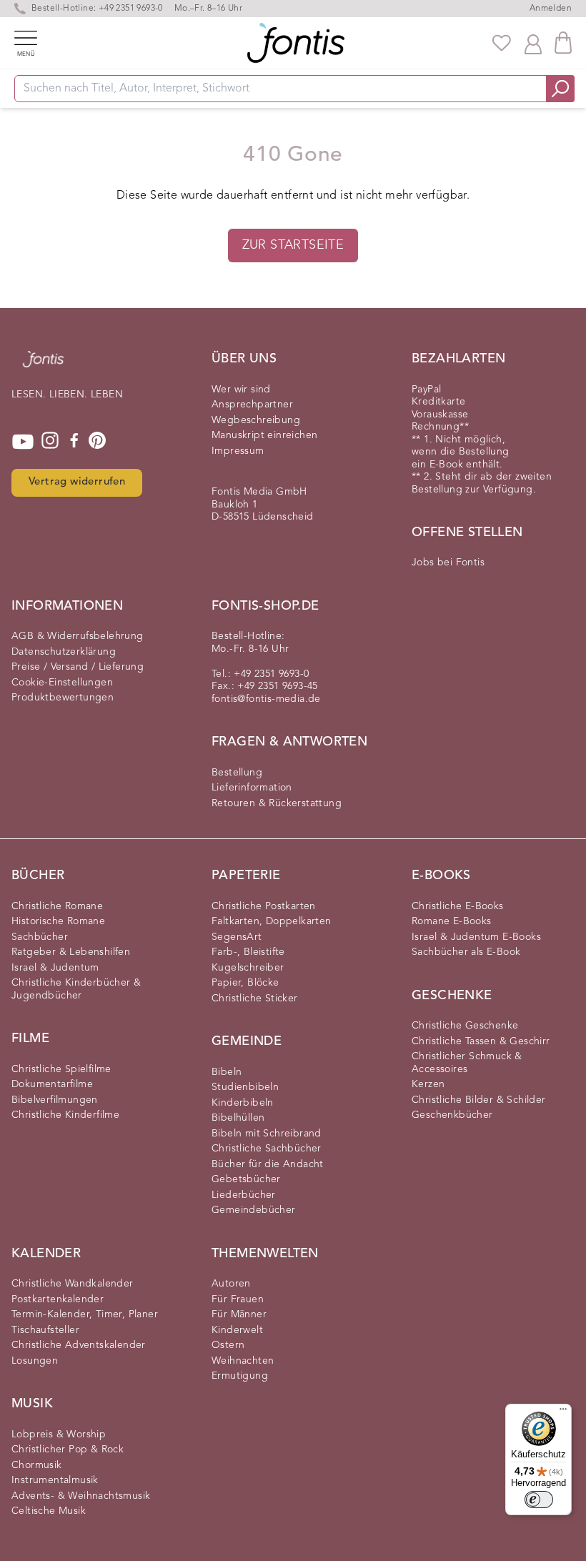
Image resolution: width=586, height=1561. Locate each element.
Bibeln (227, 1072)
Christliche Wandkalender (72, 1284)
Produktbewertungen (62, 698)
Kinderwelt (237, 1330)
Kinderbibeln (243, 1103)
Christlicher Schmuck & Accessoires (467, 1062)
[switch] (539, 1499)
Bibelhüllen (238, 1118)
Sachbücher (39, 937)
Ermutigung (240, 1376)
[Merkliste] (502, 42)
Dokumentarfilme (52, 1084)
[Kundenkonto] (533, 43)
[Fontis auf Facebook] (74, 441)
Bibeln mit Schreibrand (267, 1134)
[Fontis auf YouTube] (22, 441)
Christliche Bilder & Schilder (479, 1100)
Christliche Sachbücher (267, 1149)
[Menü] (563, 1412)
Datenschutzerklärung (63, 652)
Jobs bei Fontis (448, 563)
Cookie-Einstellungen (62, 683)
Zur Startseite (293, 245)
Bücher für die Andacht (268, 1164)
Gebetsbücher (246, 1179)
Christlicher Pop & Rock (67, 1449)
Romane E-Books (452, 921)
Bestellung (237, 773)
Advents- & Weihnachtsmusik (80, 1496)
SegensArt (237, 937)
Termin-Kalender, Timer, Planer (84, 1314)
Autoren (231, 1284)
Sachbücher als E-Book (466, 952)
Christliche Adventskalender (78, 1345)
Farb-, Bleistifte (248, 952)
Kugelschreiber (248, 968)
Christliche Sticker (255, 998)
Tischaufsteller (45, 1330)
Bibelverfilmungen (54, 1100)
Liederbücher (244, 1195)
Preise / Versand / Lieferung (77, 667)
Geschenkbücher (452, 1115)
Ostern (228, 1345)
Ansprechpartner (252, 405)
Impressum (238, 451)
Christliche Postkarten (264, 906)
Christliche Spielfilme (61, 1069)
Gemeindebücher (254, 1210)
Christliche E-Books (458, 906)
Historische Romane (58, 921)
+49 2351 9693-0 (131, 8)
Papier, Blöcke (245, 983)
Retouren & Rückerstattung (277, 803)
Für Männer (239, 1314)
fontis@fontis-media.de (266, 699)
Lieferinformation (252, 788)
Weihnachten (243, 1361)
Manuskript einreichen (264, 435)
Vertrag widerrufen (77, 482)
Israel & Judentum (55, 968)
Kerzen (428, 1084)
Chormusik (36, 1465)
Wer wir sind (241, 390)
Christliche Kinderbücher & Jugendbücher (76, 989)
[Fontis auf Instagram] (50, 441)
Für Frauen (238, 1299)
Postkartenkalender (57, 1299)
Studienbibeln (245, 1087)
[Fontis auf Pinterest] (97, 441)
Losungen (34, 1361)
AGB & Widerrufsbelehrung (77, 636)
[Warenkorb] (563, 42)
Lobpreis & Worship (58, 1434)
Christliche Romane (57, 906)
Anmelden (551, 8)
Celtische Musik (48, 1511)
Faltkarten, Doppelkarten (272, 921)
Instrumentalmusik (55, 1480)
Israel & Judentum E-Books (476, 937)
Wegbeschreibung (256, 420)
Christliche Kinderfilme (65, 1115)
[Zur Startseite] (43, 366)
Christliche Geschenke (465, 1026)
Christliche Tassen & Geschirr (481, 1041)
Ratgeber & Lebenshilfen (70, 952)
